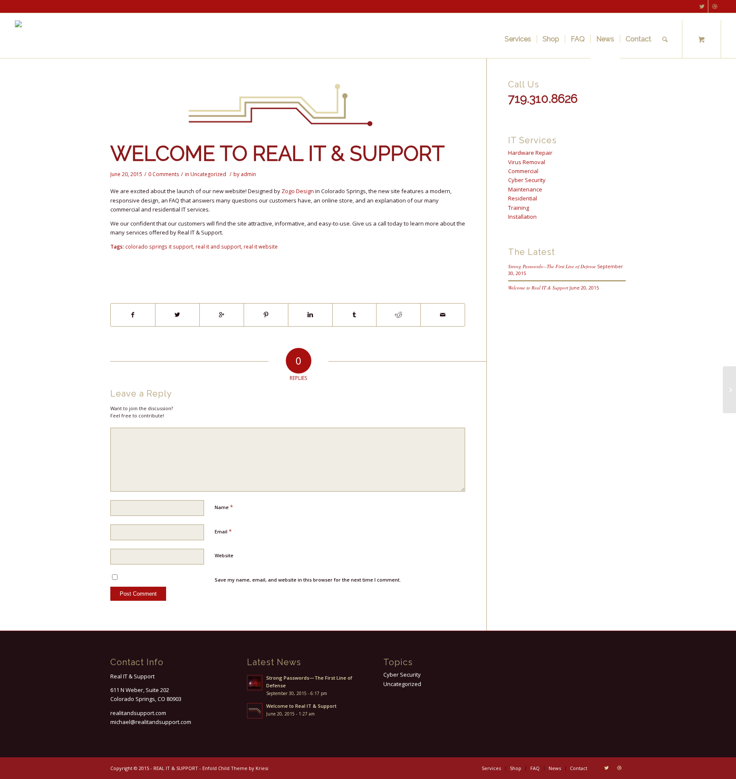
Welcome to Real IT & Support (277, 153)
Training (518, 207)
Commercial (523, 171)
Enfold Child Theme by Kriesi (235, 768)
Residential (522, 198)
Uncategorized (208, 174)
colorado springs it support (159, 246)
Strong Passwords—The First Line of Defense (552, 266)
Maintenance (525, 189)
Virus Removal (526, 162)
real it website (261, 246)
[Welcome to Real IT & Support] (287, 108)
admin (248, 174)
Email (223, 531)
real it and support (218, 246)
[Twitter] (702, 6)
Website (224, 555)
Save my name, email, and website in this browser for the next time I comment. (308, 579)
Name (224, 507)
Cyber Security (527, 180)
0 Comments (163, 174)
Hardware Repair (530, 152)
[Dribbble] (714, 6)
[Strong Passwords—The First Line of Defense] (729, 389)
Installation (522, 216)
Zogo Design (298, 191)
